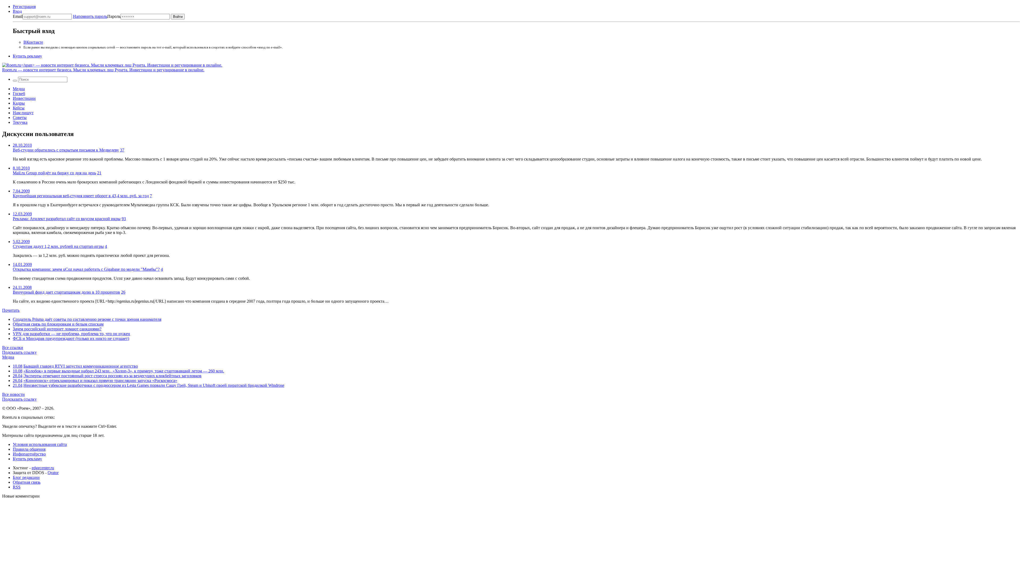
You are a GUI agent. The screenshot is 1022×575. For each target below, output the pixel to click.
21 (99, 173)
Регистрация (24, 6)
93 (124, 218)
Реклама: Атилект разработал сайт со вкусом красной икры (67, 218)
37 (122, 150)
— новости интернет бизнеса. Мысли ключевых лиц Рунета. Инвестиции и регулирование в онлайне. (103, 70)
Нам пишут (23, 112)
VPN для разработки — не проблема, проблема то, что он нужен (71, 333)
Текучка (20, 122)
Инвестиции (24, 98)
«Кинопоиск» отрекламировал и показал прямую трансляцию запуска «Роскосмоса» (100, 380)
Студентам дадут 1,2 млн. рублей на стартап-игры (58, 246)
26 (123, 292)
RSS (16, 487)
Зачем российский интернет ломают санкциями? (57, 329)
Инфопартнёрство (29, 454)
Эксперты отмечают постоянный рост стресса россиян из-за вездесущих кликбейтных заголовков (112, 375)
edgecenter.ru (43, 468)
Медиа (19, 89)
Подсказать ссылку (19, 352)
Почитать (10, 310)
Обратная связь (26, 482)
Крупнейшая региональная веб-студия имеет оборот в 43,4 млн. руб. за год (81, 196)
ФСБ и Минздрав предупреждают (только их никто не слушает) (71, 338)
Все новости (13, 394)
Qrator (53, 472)
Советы (20, 117)
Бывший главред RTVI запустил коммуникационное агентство (80, 366)
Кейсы (18, 108)
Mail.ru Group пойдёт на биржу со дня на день (54, 173)
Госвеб (19, 93)
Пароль (97, 16)
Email (18, 16)
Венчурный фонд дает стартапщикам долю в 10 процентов (66, 292)
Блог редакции (26, 477)
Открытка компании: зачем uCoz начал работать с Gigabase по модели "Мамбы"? (86, 269)
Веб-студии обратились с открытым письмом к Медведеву (66, 150)
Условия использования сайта (40, 444)
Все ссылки (12, 347)
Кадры (19, 103)
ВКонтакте (33, 42)
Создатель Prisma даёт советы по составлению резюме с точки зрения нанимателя (87, 319)
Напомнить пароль (90, 16)
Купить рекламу (27, 56)
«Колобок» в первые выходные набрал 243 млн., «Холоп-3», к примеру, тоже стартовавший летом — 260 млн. (123, 371)
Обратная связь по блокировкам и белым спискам (58, 324)
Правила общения (29, 449)
